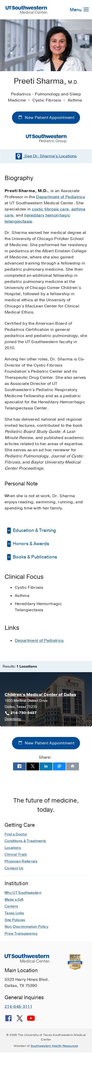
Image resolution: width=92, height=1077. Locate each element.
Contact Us (14, 868)
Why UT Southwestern (23, 892)
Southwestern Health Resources (54, 1046)
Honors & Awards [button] (30, 544)
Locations (51, 156)
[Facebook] (8, 1020)
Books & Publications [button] (34, 557)
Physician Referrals (21, 861)
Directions (13, 719)
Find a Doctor (16, 834)
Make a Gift (14, 899)
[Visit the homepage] (27, 9)
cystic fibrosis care (50, 209)
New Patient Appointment (49, 117)
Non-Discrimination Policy (26, 926)
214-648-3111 (18, 1006)
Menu (76, 10)
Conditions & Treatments (25, 840)
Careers (11, 906)
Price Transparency (21, 933)
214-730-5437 (23, 712)
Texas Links (14, 913)
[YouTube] (31, 1020)
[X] (20, 1020)
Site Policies (15, 920)
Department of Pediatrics (60, 197)
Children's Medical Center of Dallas (40, 694)
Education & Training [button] (34, 530)
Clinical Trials (16, 854)
